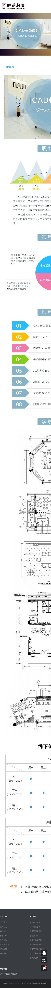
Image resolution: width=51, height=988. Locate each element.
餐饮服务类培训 (36, 945)
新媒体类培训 (35, 922)
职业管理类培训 (36, 931)
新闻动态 (3, 927)
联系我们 (3, 953)
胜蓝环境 (3, 949)
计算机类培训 (35, 927)
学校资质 (3, 936)
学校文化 (3, 931)
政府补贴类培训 (36, 940)
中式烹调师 (34, 958)
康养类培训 (34, 936)
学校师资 (3, 940)
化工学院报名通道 (37, 953)
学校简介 (3, 922)
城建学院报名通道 (37, 949)
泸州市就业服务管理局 (8, 974)
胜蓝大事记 (4, 945)
